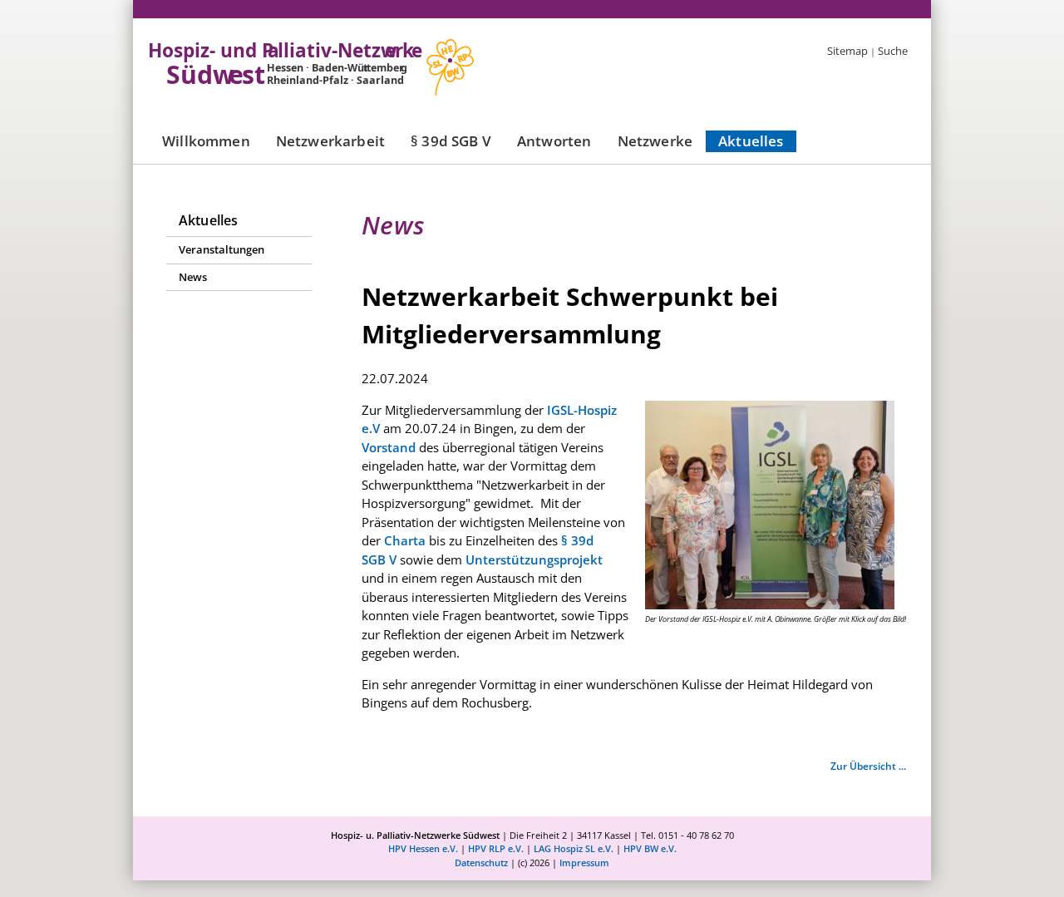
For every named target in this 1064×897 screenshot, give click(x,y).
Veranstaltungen (221, 249)
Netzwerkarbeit (330, 140)
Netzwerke (655, 140)
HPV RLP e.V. (496, 848)
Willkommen (206, 140)
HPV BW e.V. (650, 848)
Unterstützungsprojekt (534, 559)
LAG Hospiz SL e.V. (573, 848)
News (193, 276)
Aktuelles (751, 140)
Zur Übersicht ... (868, 766)
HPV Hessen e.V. (423, 848)
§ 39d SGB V (451, 140)
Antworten (554, 140)
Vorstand (390, 447)
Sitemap (847, 50)
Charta (405, 540)
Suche (893, 50)
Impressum (584, 862)
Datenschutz (481, 862)
